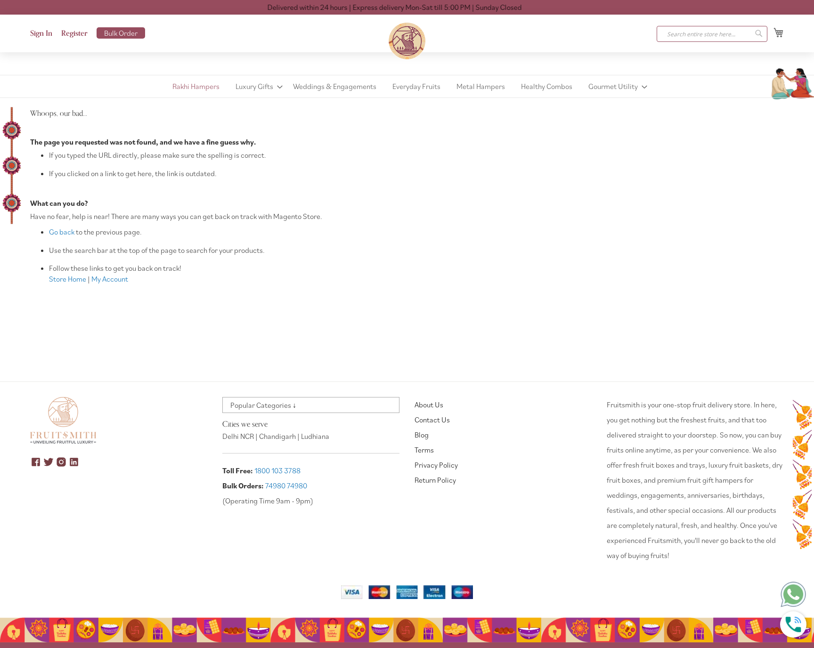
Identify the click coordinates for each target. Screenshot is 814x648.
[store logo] (407, 41)
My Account (109, 279)
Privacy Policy (436, 465)
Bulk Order (121, 33)
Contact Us (432, 419)
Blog (422, 434)
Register (74, 33)
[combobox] (712, 34)
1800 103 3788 (277, 470)
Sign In (41, 33)
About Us (429, 404)
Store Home (67, 279)
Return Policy (435, 480)
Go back (61, 231)
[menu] (407, 86)
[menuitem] (196, 86)
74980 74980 (286, 485)
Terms (424, 449)
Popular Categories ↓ (263, 405)
